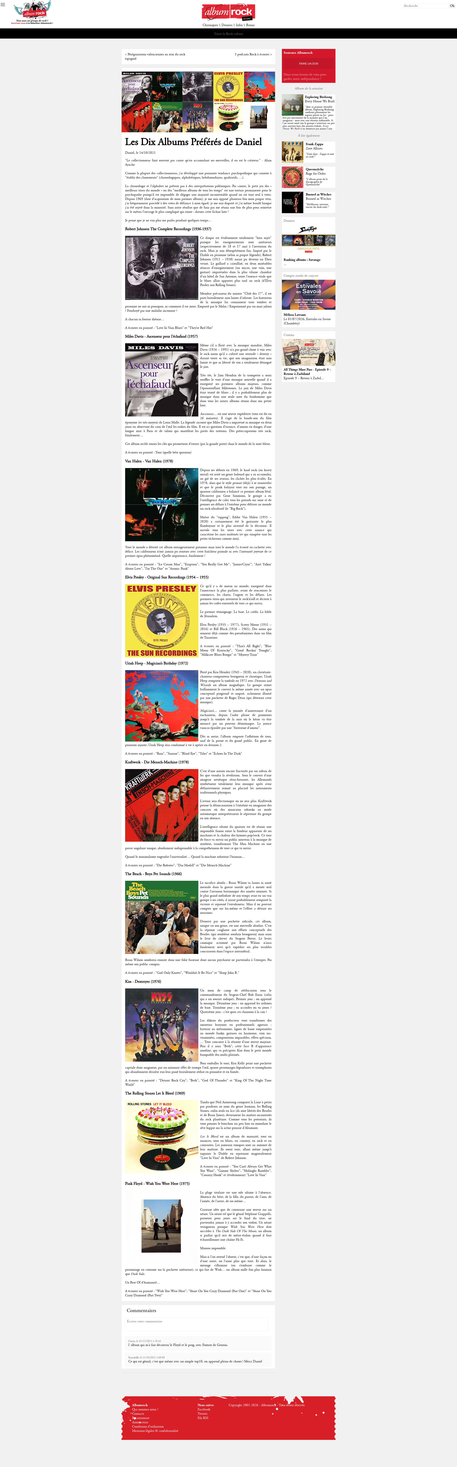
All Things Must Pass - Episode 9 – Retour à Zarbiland (307, 372)
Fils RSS (203, 1418)
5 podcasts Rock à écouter (252, 54)
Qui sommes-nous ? (145, 1409)
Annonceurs (140, 1422)
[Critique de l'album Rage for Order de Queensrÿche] (292, 187)
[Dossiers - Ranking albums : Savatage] (308, 254)
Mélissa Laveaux (295, 315)
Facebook (204, 1409)
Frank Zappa (314, 144)
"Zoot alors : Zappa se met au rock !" (320, 155)
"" (309, 122)
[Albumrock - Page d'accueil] (228, 20)
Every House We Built (320, 101)
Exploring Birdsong (318, 97)
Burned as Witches (318, 194)
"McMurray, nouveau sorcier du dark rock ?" (317, 206)
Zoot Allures (314, 148)
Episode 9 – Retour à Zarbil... (304, 378)
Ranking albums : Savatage (302, 260)
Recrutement (140, 1418)
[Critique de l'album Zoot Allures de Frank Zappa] (292, 162)
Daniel (129, 153)
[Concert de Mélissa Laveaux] (308, 309)
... (285, 264)
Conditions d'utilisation (148, 1427)
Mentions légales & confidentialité (155, 1431)
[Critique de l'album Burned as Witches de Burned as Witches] (292, 212)
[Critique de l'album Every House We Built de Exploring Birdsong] (292, 115)
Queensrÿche (315, 169)
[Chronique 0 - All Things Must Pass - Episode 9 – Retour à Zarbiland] (308, 355)
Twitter (202, 1414)
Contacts (138, 1414)
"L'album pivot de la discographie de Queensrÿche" (317, 181)
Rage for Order (316, 174)
